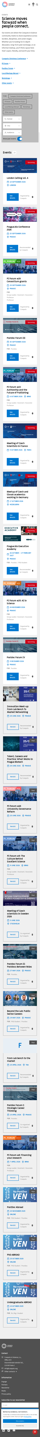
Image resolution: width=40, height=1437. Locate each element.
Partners (4, 1385)
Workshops (6, 78)
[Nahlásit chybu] (35, 1431)
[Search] (37, 4)
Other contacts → (10, 1371)
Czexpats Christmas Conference (14, 58)
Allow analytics (20, 1421)
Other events (7, 83)
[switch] (19, 139)
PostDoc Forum (7, 68)
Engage (4, 1381)
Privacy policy (6, 1394)
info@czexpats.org (11, 1368)
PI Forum (5, 63)
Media (3, 1391)
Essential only (20, 1426)
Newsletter (5, 1388)
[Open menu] (29, 4)
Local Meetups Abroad (10, 73)
